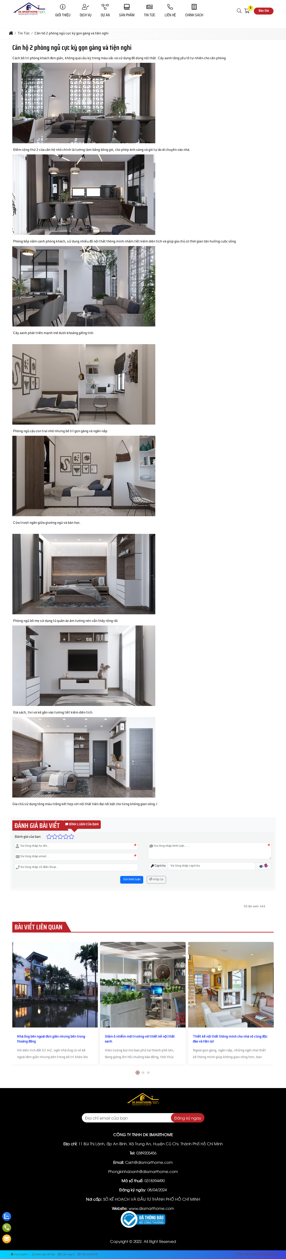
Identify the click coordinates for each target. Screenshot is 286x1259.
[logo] (29, 16)
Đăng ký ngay (187, 1117)
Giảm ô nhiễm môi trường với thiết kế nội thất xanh (140, 1039)
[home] (11, 34)
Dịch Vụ (85, 15)
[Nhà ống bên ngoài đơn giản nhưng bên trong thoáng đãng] (55, 984)
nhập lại (157, 879)
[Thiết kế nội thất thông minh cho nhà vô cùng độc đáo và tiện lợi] (231, 984)
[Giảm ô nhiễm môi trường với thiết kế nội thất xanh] (143, 984)
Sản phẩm (127, 15)
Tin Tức (149, 15)
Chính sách (194, 15)
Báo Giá (264, 11)
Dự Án (105, 15)
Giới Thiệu (62, 15)
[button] (239, 11)
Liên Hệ (170, 15)
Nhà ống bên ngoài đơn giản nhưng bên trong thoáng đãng (51, 1039)
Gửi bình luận (132, 879)
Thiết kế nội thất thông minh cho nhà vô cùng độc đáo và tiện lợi (230, 1039)
